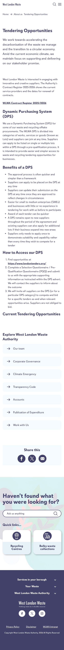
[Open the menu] (59, 4)
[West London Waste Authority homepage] (12, 4)
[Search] (55, 513)
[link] (22, 613)
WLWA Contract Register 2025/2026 (24, 103)
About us (18, 14)
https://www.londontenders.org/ (27, 263)
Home (6, 14)
